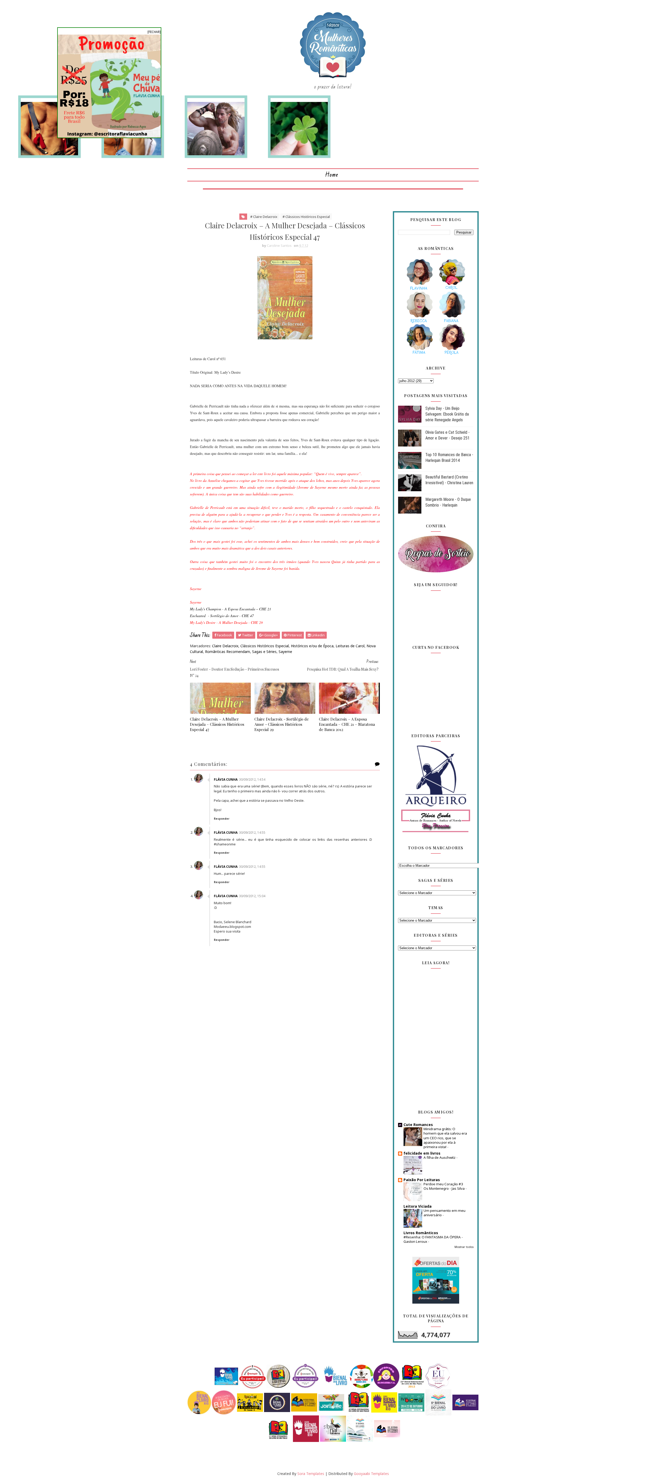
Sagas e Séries (264, 651)
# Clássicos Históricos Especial (306, 216)
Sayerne (285, 651)
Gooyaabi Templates (371, 1473)
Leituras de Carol (350, 645)
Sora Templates (310, 1473)
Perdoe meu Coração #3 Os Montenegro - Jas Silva (444, 1186)
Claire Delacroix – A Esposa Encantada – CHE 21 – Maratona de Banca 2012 (347, 724)
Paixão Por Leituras (422, 1179)
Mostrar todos (463, 1247)
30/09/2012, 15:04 (252, 896)
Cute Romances (418, 1124)
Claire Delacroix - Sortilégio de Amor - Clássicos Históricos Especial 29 (281, 724)
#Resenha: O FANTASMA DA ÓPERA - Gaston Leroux (433, 1239)
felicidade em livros (422, 1153)
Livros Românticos (421, 1232)
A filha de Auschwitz (440, 1157)
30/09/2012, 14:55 (252, 832)
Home (331, 175)
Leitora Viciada (418, 1206)
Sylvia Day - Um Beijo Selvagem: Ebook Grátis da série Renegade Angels (447, 414)
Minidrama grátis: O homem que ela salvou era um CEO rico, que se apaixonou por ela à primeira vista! (445, 1138)
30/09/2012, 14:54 (252, 779)
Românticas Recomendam (227, 651)
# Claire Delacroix (263, 216)
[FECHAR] (154, 32)
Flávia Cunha (226, 779)
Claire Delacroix (225, 645)
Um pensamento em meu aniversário (444, 1212)
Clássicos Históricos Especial (264, 645)
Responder (221, 818)
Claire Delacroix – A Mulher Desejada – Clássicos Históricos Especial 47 (217, 724)
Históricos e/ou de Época (312, 645)
